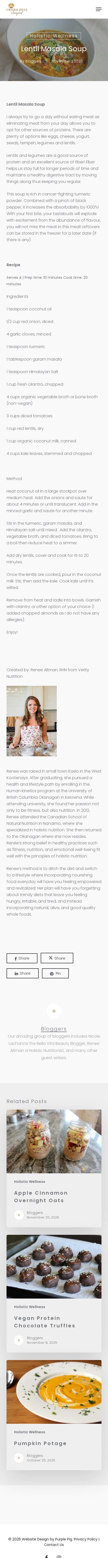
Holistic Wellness (54, 36)
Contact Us (54, 1544)
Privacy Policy (86, 1539)
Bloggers (33, 61)
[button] (98, 9)
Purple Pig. (64, 1539)
